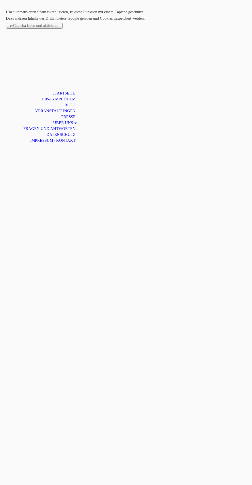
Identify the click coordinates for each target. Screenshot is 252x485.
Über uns (63, 123)
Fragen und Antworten (49, 128)
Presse (68, 117)
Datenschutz (61, 134)
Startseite (64, 93)
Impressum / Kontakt (53, 140)
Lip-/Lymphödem (59, 99)
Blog (70, 105)
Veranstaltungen (55, 111)
